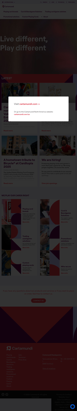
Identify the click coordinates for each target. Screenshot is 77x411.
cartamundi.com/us (22, 114)
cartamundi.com (28, 103)
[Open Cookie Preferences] (72, 408)
